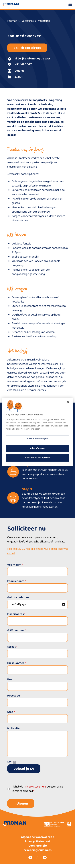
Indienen (20, 803)
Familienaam (16, 581)
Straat (12, 647)
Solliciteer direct (27, 48)
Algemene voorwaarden (37, 837)
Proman (12, 21)
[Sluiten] (68, 402)
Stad (11, 712)
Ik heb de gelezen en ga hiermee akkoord (38, 789)
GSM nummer (16, 630)
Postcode (14, 695)
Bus (9, 679)
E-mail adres (16, 614)
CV (9, 762)
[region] (37, 432)
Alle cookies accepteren (37, 457)
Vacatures (27, 21)
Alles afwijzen (37, 448)
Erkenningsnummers (37, 850)
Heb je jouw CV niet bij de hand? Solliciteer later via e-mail (37, 551)
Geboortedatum (18, 597)
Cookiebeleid (37, 846)
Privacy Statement (35, 786)
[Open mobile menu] (70, 4)
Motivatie (13, 728)
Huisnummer (16, 663)
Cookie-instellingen (37, 439)
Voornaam (15, 565)
